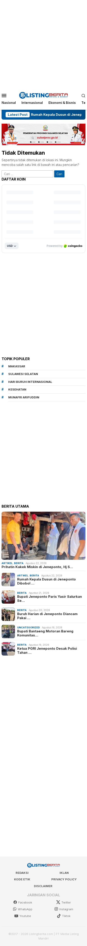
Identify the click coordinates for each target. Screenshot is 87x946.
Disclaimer (43, 886)
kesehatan (17, 389)
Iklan (64, 873)
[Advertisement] (43, 44)
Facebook (25, 902)
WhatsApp (25, 909)
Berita (18, 563)
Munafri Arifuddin (23, 397)
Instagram (66, 909)
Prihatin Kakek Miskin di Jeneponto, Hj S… (37, 567)
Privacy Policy (64, 879)
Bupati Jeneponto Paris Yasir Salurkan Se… (49, 599)
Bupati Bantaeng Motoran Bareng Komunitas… (45, 633)
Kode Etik (22, 879)
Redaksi (22, 873)
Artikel (7, 563)
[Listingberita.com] (43, 95)
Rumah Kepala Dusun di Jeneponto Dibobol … (46, 581)
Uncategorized (28, 627)
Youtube (25, 916)
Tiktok (66, 916)
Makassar (16, 366)
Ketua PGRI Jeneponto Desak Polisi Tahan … (47, 651)
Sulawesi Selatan (23, 374)
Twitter (66, 902)
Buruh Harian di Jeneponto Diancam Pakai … (47, 616)
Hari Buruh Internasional (30, 382)
